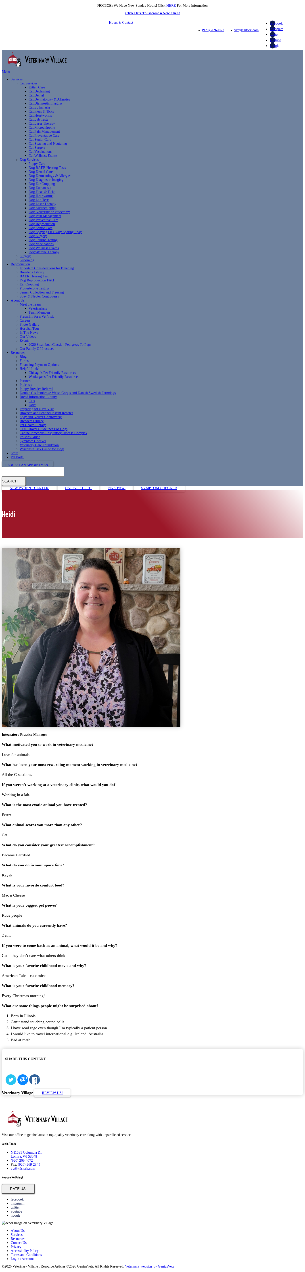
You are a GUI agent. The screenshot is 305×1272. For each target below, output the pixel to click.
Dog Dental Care (41, 172)
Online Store (78, 488)
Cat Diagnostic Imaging (45, 103)
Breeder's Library (32, 272)
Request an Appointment (27, 465)
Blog (23, 356)
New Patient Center (29, 488)
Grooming (27, 260)
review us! (52, 1093)
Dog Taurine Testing (43, 240)
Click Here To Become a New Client (152, 13)
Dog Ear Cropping (42, 184)
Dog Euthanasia (40, 188)
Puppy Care (37, 164)
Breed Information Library (38, 397)
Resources (18, 352)
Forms (24, 361)
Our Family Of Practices (37, 348)
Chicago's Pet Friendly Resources (52, 373)
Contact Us (19, 1243)
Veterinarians (38, 308)
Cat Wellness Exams (43, 155)
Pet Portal (17, 457)
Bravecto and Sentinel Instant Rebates (46, 413)
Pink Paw (116, 488)
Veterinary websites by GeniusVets (149, 1266)
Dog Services (29, 159)
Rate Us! (18, 1189)
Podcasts (26, 385)
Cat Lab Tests (38, 119)
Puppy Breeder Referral (36, 389)
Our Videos (28, 336)
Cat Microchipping (42, 127)
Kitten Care (37, 87)
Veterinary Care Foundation (39, 445)
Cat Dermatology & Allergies (49, 99)
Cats (32, 401)
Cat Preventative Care (44, 135)
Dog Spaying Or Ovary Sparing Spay (55, 232)
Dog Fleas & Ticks (42, 192)
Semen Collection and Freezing (42, 292)
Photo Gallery (29, 324)
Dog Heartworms (41, 196)
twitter (274, 34)
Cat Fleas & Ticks (41, 111)
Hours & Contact (121, 22)
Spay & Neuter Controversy (39, 296)
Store (14, 453)
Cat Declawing (39, 91)
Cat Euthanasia (39, 107)
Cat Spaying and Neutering (48, 143)
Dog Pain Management (45, 216)
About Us (18, 300)
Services (17, 79)
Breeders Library (32, 421)
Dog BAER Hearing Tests (47, 168)
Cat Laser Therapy (42, 123)
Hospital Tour (29, 328)
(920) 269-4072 (213, 30)
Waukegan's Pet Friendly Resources (54, 377)
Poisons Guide (30, 437)
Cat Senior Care (40, 139)
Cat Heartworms (40, 115)
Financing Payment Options (39, 365)
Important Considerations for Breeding (47, 268)
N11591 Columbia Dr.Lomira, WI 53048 (26, 1154)
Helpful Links (29, 369)
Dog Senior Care (40, 228)
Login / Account (22, 1259)
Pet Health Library (33, 425)
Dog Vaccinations (41, 244)
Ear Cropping (29, 284)
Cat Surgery (37, 147)
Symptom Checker (33, 441)
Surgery (25, 256)
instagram (276, 29)
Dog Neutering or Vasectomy (49, 212)
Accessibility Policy (25, 1251)
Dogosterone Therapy (44, 252)
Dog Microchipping (42, 208)
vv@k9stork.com (246, 30)
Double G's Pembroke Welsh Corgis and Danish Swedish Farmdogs (68, 393)
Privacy (16, 1247)
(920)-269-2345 (28, 1164)
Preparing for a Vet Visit (37, 316)
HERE (171, 5)
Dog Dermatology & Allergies (50, 176)
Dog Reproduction (42, 224)
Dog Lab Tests (39, 200)
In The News (29, 332)
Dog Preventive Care (43, 220)
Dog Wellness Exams (44, 248)
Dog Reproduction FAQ (37, 280)
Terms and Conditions (26, 1255)
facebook (276, 23)
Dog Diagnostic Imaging (46, 180)
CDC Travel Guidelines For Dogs (43, 429)
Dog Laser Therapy (42, 204)
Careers (25, 320)
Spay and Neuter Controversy (41, 417)
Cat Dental (36, 95)
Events (24, 340)
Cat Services (28, 83)
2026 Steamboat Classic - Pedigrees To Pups (60, 344)
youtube (275, 40)
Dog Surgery (38, 236)
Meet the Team (30, 304)
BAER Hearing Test (34, 276)
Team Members (39, 312)
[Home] (37, 67)
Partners (25, 381)
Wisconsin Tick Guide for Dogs (42, 449)
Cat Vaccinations (40, 151)
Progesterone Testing (34, 288)
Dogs (32, 405)
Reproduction (20, 264)
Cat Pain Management (44, 131)
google (274, 46)
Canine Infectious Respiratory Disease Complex (53, 433)
